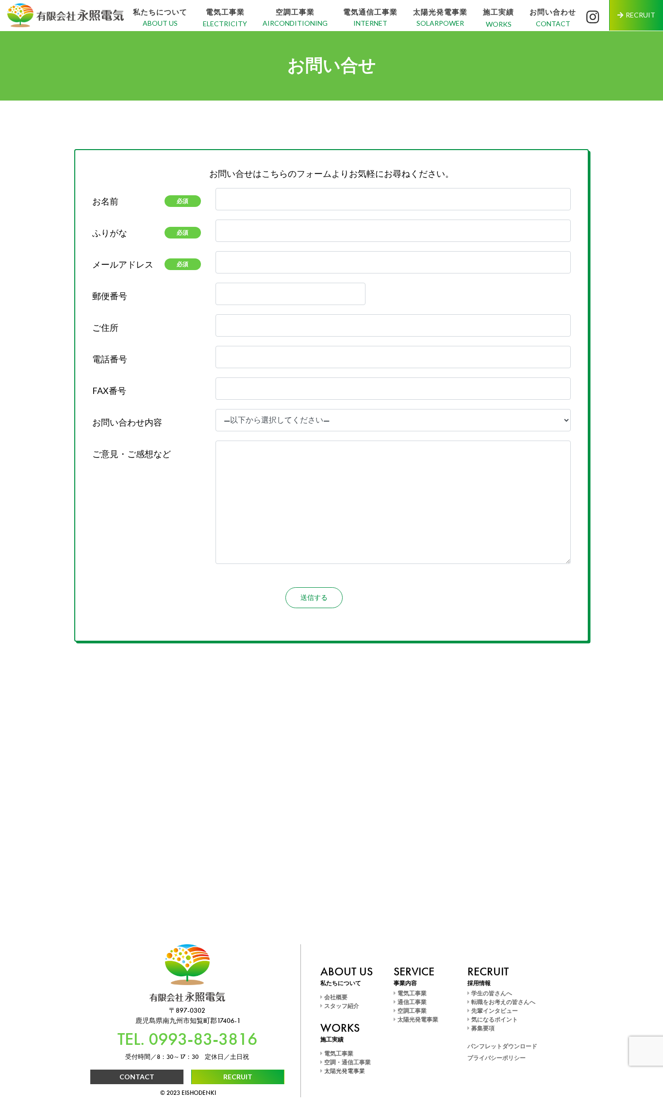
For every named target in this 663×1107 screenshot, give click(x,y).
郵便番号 (109, 295)
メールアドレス (140, 264)
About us (160, 23)
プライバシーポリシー (496, 1058)
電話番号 (109, 359)
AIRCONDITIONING (295, 23)
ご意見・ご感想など (131, 453)
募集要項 (482, 1028)
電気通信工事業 (370, 11)
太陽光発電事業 (440, 11)
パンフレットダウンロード (502, 1046)
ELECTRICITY (225, 23)
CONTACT (553, 23)
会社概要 (335, 997)
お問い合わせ (553, 11)
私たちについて (160, 11)
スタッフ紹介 (341, 1006)
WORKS (499, 24)
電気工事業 (225, 11)
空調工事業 (295, 11)
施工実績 (498, 11)
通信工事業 (411, 1002)
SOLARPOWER (440, 23)
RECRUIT (237, 1077)
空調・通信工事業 (347, 1062)
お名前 (140, 201)
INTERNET (370, 23)
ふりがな (140, 232)
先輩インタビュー (494, 1011)
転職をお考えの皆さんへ (502, 1002)
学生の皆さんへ (491, 993)
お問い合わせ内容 (127, 422)
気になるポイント (494, 1019)
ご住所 (105, 327)
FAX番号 (109, 390)
